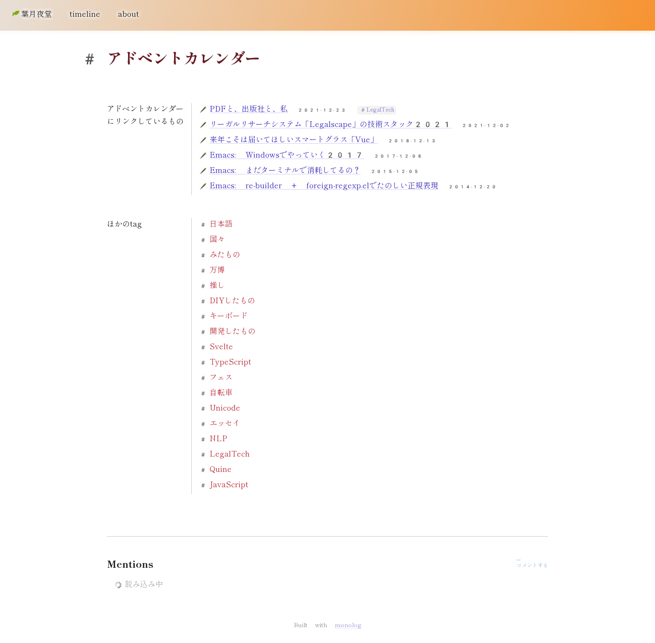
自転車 (221, 392)
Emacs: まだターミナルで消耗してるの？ (285, 170)
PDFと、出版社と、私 (249, 109)
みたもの (225, 254)
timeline (85, 14)
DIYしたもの (232, 300)
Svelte (221, 346)
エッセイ (225, 423)
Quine (221, 469)
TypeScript (230, 362)
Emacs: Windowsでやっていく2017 (287, 155)
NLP (218, 438)
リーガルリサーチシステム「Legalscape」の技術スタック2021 (331, 124)
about (128, 14)
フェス (221, 377)
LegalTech (380, 110)
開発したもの (233, 331)
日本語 (221, 224)
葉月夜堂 (36, 14)
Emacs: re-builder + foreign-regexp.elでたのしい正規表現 (324, 185)
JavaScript (229, 484)
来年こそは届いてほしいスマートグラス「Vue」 (294, 139)
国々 (217, 239)
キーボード (229, 316)
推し (217, 285)
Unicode (225, 408)
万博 (217, 270)
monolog (348, 625)
